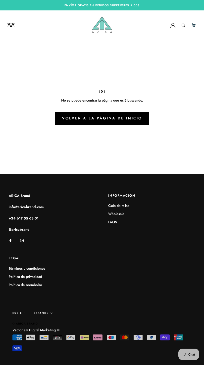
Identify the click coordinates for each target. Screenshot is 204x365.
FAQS (112, 221)
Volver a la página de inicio (102, 118)
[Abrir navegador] (11, 25)
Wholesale (116, 213)
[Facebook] (10, 240)
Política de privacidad (25, 276)
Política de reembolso (25, 284)
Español (41, 313)
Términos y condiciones (27, 268)
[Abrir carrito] (194, 25)
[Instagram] (22, 240)
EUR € (17, 313)
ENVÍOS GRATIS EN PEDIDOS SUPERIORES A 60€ (102, 5)
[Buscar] (183, 25)
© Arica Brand (25, 324)
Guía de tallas (118, 205)
